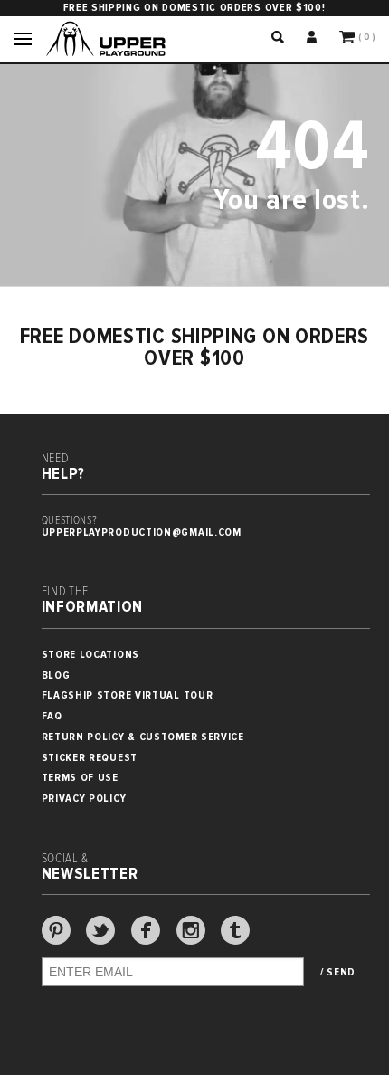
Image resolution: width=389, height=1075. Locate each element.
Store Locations (91, 654)
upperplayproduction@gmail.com (142, 532)
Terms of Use (80, 778)
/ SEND (338, 972)
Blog (56, 675)
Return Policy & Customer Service (143, 737)
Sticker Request (90, 758)
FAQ (52, 716)
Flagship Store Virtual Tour (127, 695)
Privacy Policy (84, 798)
